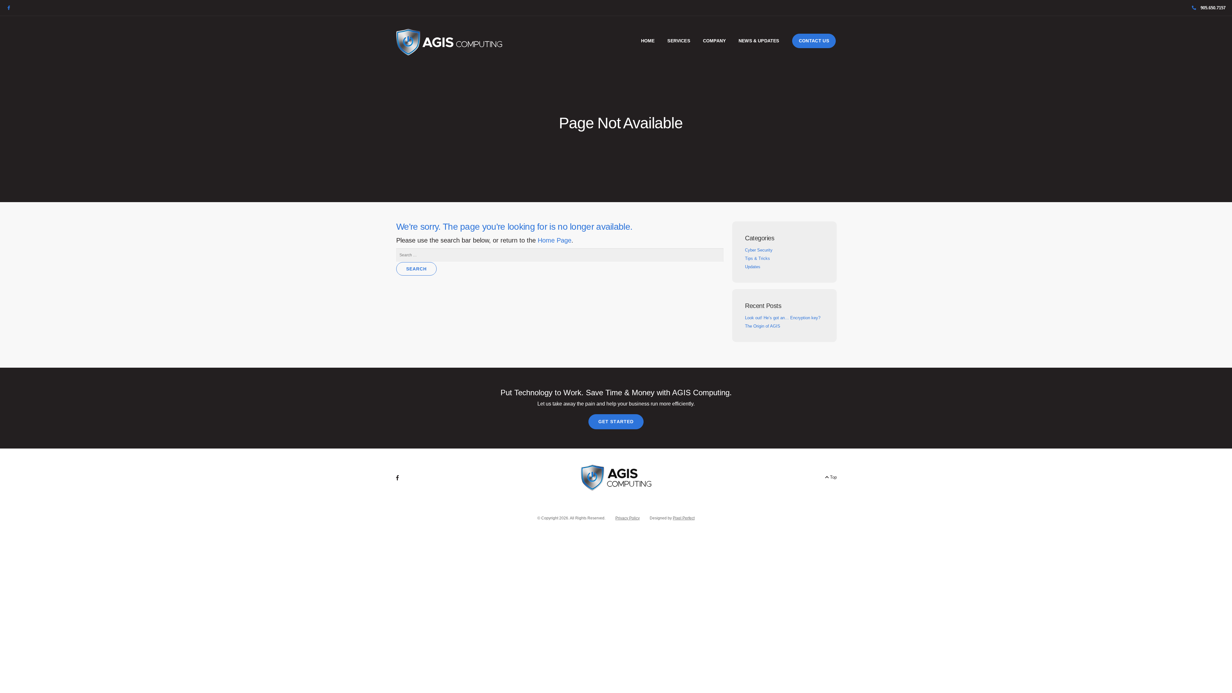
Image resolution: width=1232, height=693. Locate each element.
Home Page (554, 240)
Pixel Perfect (684, 518)
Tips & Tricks (757, 258)
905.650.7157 (1212, 7)
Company (714, 40)
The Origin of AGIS (762, 326)
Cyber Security (759, 250)
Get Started (616, 421)
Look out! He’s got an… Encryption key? (782, 317)
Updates (752, 266)
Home (648, 40)
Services (678, 40)
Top (833, 477)
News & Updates (759, 40)
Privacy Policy (627, 518)
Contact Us (814, 40)
